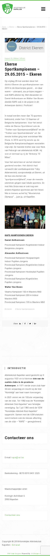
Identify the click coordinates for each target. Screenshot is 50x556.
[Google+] (35, 323)
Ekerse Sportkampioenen (26, 309)
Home (4, 27)
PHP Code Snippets (14, 554)
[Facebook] (25, 323)
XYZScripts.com (37, 554)
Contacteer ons (12, 515)
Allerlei (11, 27)
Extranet (16, 545)
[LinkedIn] (20, 323)
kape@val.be (17, 457)
